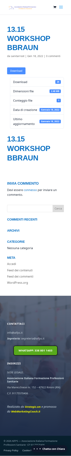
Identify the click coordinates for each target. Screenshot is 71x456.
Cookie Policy (29, 450)
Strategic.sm (33, 406)
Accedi (11, 264)
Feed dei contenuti (20, 270)
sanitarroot (17, 56)
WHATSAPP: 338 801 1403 (35, 350)
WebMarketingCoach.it (25, 411)
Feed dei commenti (20, 276)
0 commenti (53, 56)
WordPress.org (17, 283)
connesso (30, 190)
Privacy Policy (11, 450)
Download (16, 70)
